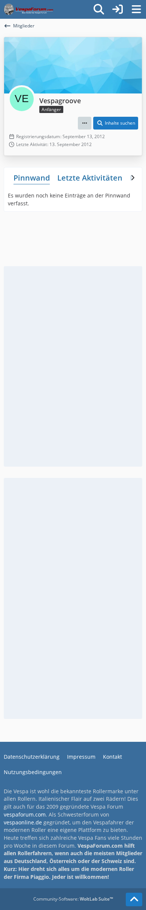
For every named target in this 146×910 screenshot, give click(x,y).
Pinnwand (31, 178)
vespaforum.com (25, 814)
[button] (84, 123)
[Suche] (98, 9)
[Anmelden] (117, 9)
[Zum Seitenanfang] (134, 899)
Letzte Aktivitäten (89, 178)
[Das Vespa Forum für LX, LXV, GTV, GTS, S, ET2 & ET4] (28, 9)
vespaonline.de (23, 822)
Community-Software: (73, 899)
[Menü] (136, 9)
